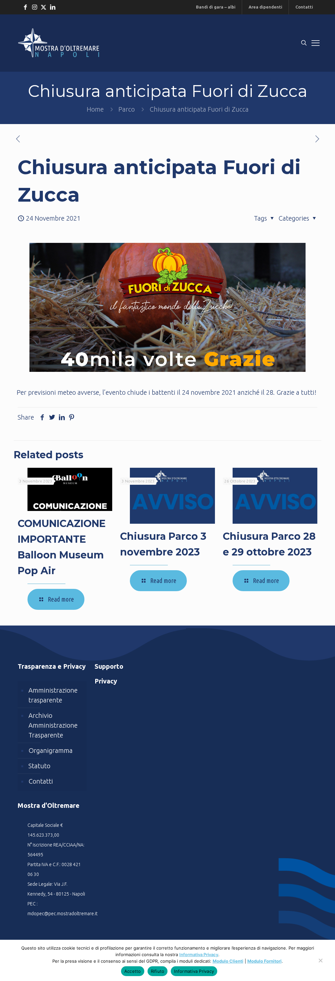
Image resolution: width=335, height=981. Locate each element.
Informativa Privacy (198, 954)
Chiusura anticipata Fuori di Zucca (199, 109)
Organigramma (50, 750)
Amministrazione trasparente (53, 695)
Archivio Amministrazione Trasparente (53, 725)
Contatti (40, 781)
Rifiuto (158, 971)
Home (95, 109)
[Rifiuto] (320, 963)
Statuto (39, 766)
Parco (126, 109)
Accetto (132, 971)
